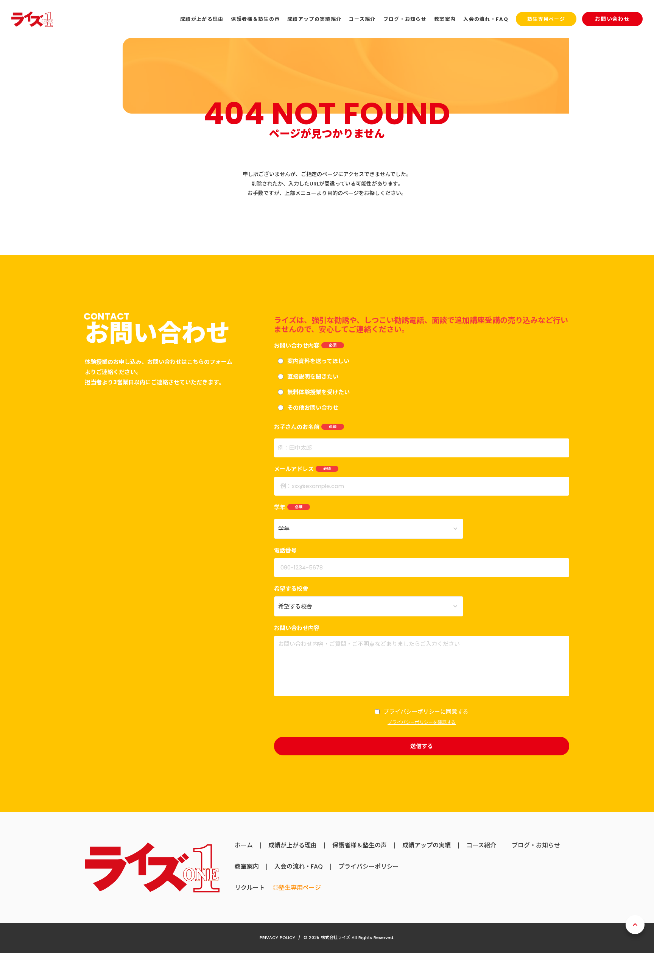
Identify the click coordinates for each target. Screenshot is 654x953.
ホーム (244, 845)
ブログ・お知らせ (536, 845)
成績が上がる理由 (292, 845)
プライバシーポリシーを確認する (422, 722)
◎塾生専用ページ (296, 888)
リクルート (250, 888)
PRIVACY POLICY (277, 937)
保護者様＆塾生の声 (359, 845)
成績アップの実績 (426, 845)
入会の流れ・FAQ (298, 867)
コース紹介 (481, 845)
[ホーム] (32, 19)
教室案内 (247, 867)
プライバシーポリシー (368, 867)
